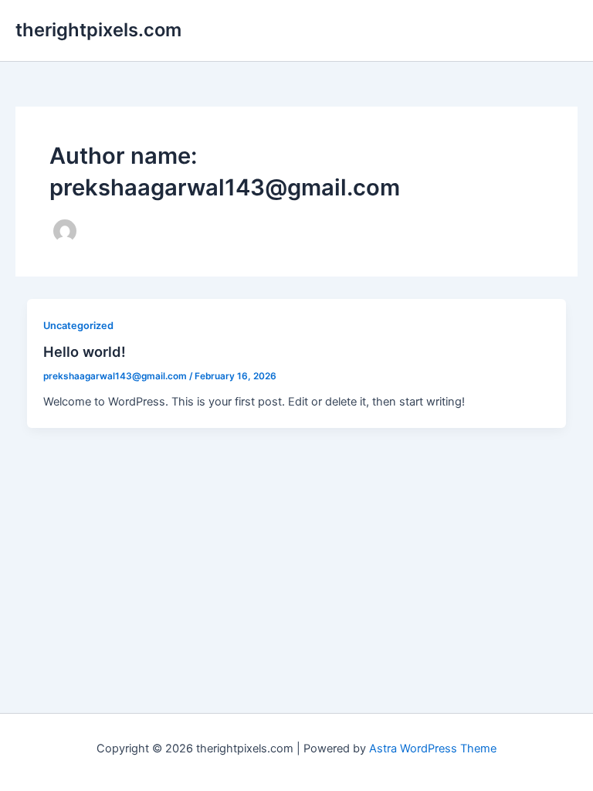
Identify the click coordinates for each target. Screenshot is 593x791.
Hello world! (84, 351)
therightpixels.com (98, 30)
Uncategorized (78, 325)
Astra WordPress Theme (432, 748)
